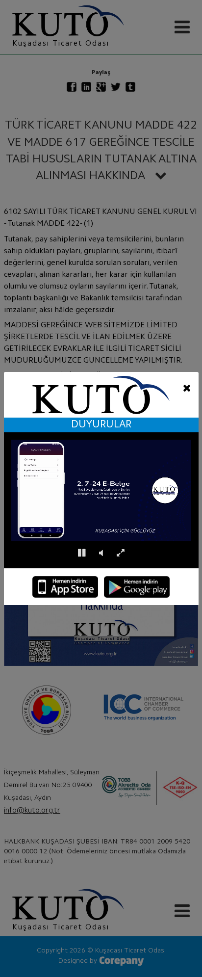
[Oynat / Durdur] (81, 553)
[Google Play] (137, 587)
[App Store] (65, 587)
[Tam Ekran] (120, 553)
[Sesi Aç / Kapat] (101, 553)
